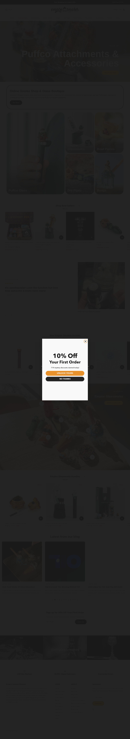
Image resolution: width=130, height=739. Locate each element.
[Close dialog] (85, 341)
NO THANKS (65, 379)
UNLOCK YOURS (65, 373)
